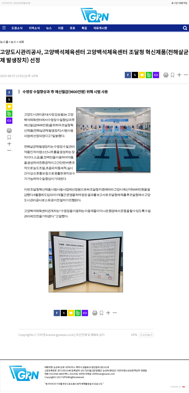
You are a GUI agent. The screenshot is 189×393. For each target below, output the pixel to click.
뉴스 (49, 28)
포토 (72, 28)
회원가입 (183, 2)
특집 (84, 28)
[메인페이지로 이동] (94, 21)
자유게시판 (100, 28)
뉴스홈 (4, 42)
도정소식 (17, 28)
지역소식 (34, 28)
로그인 (174, 2)
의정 (60, 28)
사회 (21, 42)
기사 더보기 (146, 335)
